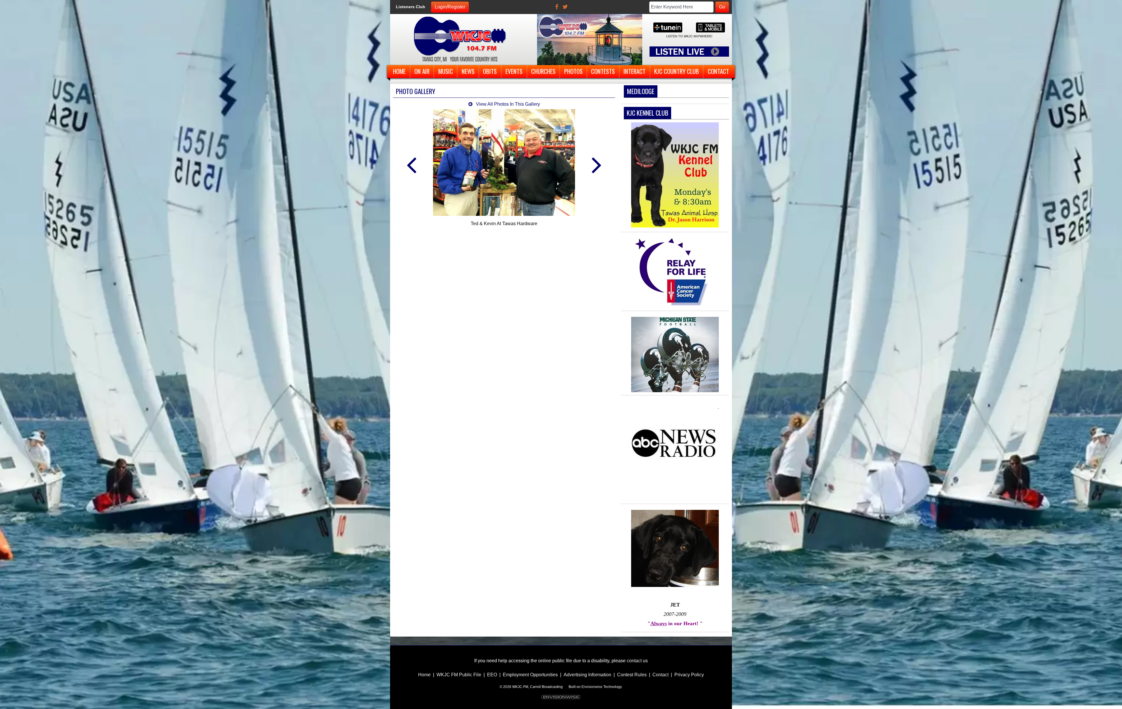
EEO (492, 674)
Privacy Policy (689, 674)
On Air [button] (422, 71)
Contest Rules (632, 674)
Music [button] (445, 71)
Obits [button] (490, 71)
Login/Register (450, 6)
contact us (637, 660)
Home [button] (399, 71)
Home (424, 674)
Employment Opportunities (530, 674)
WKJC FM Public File (459, 674)
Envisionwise (591, 687)
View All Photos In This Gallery (507, 104)
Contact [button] (718, 71)
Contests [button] (603, 71)
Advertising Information (587, 674)
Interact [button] (634, 71)
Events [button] (513, 71)
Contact (660, 674)
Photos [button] (573, 71)
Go (722, 6)
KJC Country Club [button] (676, 71)
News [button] (468, 71)
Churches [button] (543, 71)
